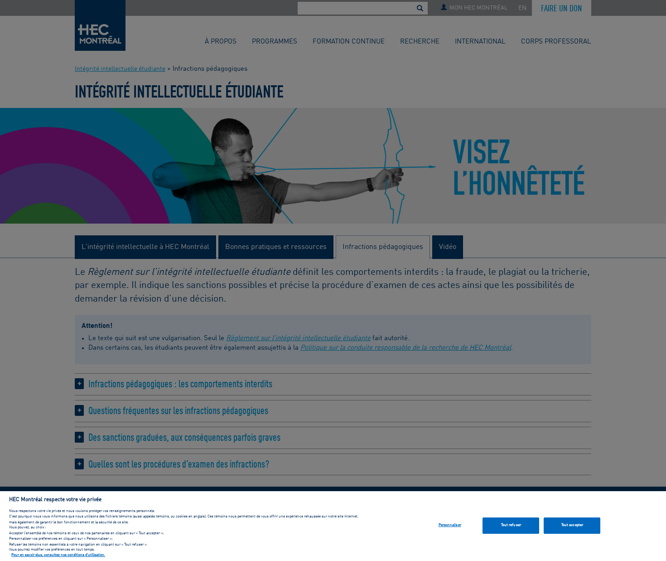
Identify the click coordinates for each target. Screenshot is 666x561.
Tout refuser (511, 525)
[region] (333, 526)
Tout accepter (572, 525)
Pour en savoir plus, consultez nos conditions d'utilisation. (58, 555)
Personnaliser (450, 525)
